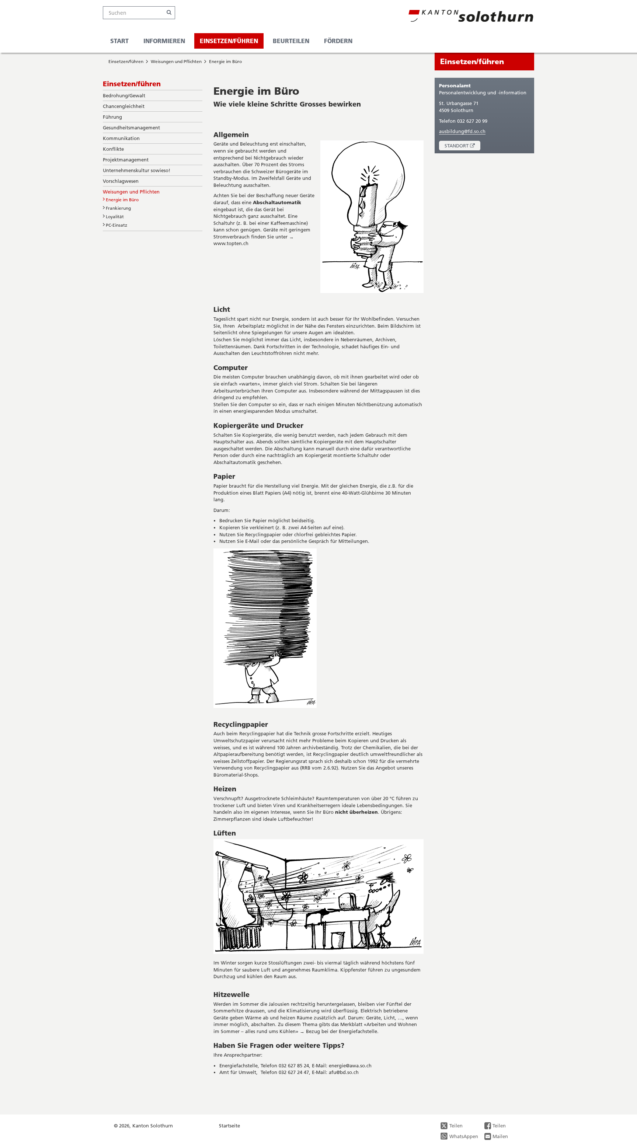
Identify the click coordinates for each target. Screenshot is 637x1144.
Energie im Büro (225, 61)
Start (119, 41)
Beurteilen (291, 41)
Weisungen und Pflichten (176, 61)
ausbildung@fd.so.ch (462, 131)
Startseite (229, 1126)
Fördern (338, 41)
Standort (462, 146)
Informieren (164, 41)
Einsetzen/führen (229, 41)
